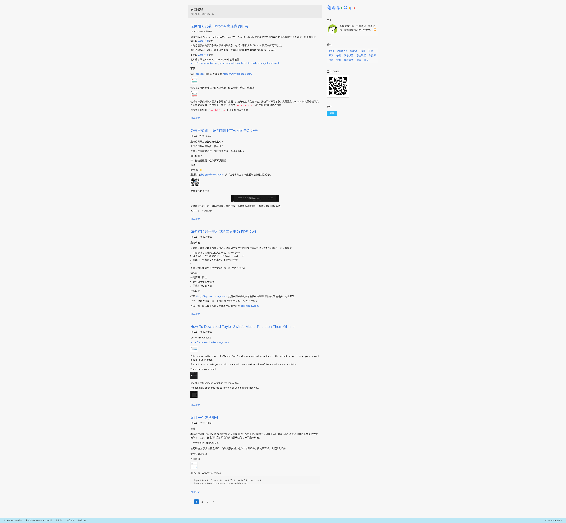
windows (342, 50)
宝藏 (332, 113)
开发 (331, 55)
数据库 (372, 55)
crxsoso (200, 73)
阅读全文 (195, 118)
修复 (338, 55)
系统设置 (361, 55)
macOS (354, 50)
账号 (366, 60)
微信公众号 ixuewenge (212, 174)
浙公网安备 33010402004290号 (39, 520)
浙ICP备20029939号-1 (13, 520)
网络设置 (348, 55)
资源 (331, 60)
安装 (338, 60)
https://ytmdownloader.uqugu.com (209, 342)
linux (331, 50)
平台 (370, 50)
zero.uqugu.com (250, 305)
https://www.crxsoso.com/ (237, 73)
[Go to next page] (213, 501)
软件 (363, 50)
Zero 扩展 (203, 40)
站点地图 (70, 520)
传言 (358, 60)
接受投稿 (82, 520)
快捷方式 (348, 60)
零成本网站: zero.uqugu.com (211, 296)
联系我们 (59, 520)
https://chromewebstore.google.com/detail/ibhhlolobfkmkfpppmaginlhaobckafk (235, 63)
